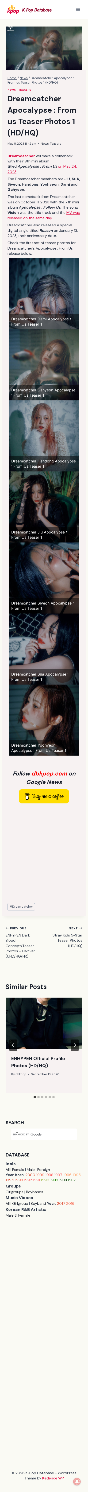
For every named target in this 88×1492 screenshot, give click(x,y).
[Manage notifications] (77, 1481)
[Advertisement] (44, 853)
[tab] (35, 1097)
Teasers (24, 89)
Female (18, 1169)
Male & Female (18, 1215)
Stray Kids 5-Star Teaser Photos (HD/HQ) (67, 937)
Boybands (34, 1191)
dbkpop (20, 1074)
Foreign (43, 1169)
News (12, 89)
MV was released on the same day (44, 215)
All (8, 1169)
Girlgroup (20, 1203)
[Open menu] (78, 9)
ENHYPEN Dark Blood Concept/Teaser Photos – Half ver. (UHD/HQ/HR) (20, 942)
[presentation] (44, 1023)
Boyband (38, 1203)
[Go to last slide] (13, 1045)
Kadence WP (53, 1478)
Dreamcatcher (21, 907)
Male (31, 1169)
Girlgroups (14, 1191)
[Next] (75, 1045)
